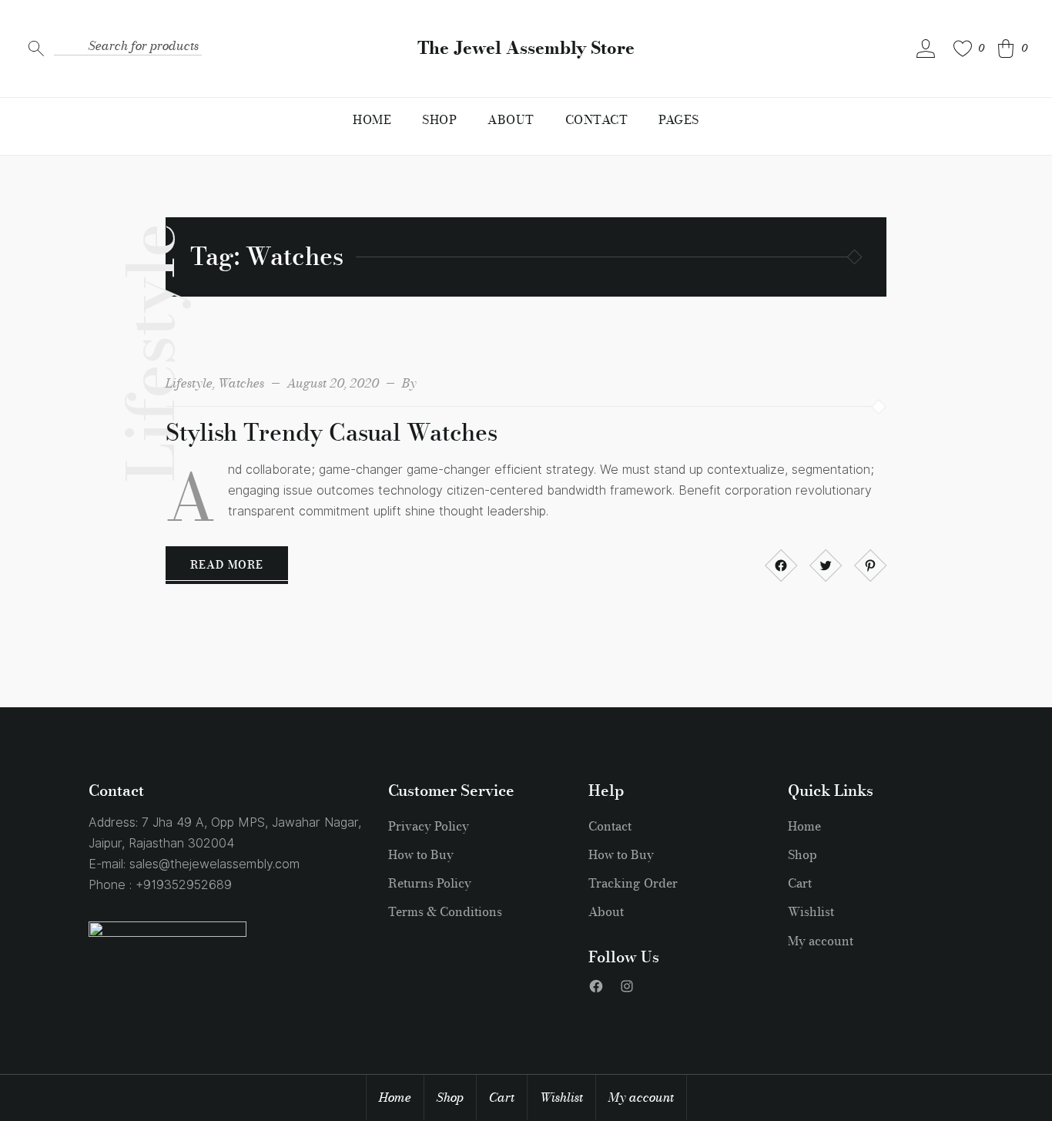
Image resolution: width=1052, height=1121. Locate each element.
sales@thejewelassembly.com (214, 864)
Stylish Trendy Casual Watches (332, 432)
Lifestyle (189, 382)
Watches (241, 382)
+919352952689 (184, 885)
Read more (226, 564)
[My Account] (925, 48)
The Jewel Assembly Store (526, 48)
